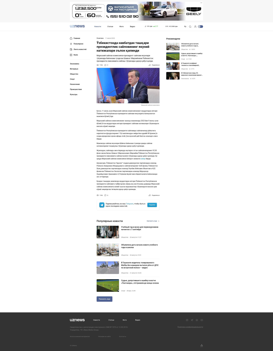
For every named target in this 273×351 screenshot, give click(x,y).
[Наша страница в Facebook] (197, 320)
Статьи (110, 26)
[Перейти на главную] (77, 26)
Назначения (75, 84)
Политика (100, 38)
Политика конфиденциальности (190, 327)
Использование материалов (80, 336)
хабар (143, 159)
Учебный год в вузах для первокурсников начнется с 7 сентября (139, 228)
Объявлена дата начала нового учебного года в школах (139, 246)
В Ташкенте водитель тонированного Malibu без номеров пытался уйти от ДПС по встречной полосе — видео (140, 265)
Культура (73, 94)
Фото (121, 26)
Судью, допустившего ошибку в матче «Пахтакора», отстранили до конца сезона (140, 281)
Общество (74, 74)
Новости (97, 26)
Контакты (122, 336)
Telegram (129, 204)
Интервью (74, 69)
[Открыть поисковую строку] (191, 26)
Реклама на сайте (104, 336)
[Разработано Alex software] (201, 345)
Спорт (72, 79)
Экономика (74, 64)
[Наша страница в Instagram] (187, 320)
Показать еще (104, 299)
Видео (132, 26)
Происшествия (76, 89)
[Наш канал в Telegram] (192, 320)
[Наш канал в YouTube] (201, 320)
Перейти (152, 205)
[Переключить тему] (200, 26)
